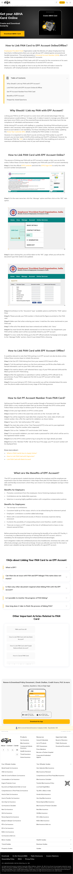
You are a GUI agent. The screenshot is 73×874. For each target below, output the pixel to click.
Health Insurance (25, 751)
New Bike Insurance (42, 809)
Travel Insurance (25, 754)
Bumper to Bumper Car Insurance (11, 820)
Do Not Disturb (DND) (20, 856)
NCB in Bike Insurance (42, 820)
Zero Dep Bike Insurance (43, 798)
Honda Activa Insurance (43, 794)
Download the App (36, 721)
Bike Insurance (24, 743)
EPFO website (26, 165)
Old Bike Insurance (41, 813)
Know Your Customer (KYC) (16, 132)
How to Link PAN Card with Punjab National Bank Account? (21, 647)
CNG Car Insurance (7, 772)
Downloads (5, 856)
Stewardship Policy (8, 859)
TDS (21, 139)
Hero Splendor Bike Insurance (45, 768)
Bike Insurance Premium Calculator (46, 805)
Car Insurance (24, 740)
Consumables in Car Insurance (10, 779)
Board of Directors (61, 740)
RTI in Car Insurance (7, 824)
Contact (9, 745)
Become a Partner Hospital (44, 752)
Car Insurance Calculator (9, 805)
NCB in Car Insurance (8, 832)
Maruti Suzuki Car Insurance (10, 768)
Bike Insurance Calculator (43, 779)
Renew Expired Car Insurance (10, 817)
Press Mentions (41, 749)
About (3, 745)
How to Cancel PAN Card (21, 656)
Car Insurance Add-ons (8, 836)
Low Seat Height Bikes (43, 787)
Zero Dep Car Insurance (9, 802)
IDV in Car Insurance (7, 828)
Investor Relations (52, 856)
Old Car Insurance (7, 813)
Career (16, 745)
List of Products (41, 743)
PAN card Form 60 (20, 629)
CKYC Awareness (41, 746)
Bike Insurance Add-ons (43, 824)
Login (62, 2)
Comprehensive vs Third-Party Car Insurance (15, 790)
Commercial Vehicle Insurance (26, 747)
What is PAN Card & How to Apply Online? (22, 453)
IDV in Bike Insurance (42, 817)
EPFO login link (46, 165)
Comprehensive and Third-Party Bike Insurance (50, 775)
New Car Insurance (7, 809)
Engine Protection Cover (9, 783)
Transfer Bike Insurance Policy (45, 783)
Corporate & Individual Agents (43, 756)
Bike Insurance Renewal (43, 772)
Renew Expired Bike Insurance (45, 802)
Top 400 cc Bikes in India (43, 790)
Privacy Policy (29, 859)
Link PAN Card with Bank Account (19, 459)
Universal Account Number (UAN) (47, 55)
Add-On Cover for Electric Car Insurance (13, 775)
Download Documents (63, 746)
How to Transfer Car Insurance (10, 798)
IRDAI (20, 859)
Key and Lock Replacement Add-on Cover (14, 787)
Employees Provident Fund (13, 51)
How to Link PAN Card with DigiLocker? (21, 456)
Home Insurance (25, 757)
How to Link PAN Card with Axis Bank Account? (21, 638)
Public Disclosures (61, 743)
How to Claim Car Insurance (10, 794)
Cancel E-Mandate (42, 740)
